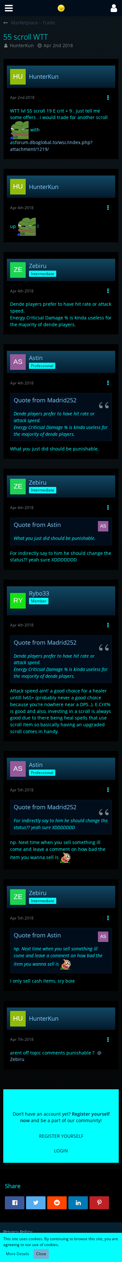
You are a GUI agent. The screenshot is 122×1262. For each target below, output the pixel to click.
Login (61, 1151)
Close (41, 1253)
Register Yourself (61, 1136)
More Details (17, 1253)
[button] (8, 8)
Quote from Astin (37, 525)
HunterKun (22, 45)
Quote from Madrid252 (45, 400)
